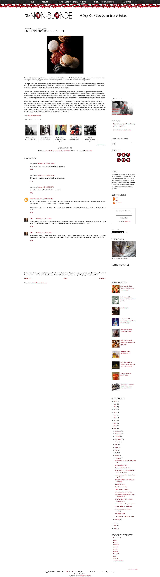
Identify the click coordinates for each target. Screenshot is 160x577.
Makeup (115, 551)
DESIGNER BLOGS (85, 576)
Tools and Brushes (118, 561)
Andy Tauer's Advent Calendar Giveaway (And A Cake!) (127, 299)
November (118, 434)
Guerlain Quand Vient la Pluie (123, 492)
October (117, 436)
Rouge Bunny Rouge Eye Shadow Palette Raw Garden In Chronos (127, 386)
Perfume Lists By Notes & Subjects (72, 2)
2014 (115, 415)
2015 (115, 412)
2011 (115, 423)
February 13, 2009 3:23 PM (44, 233)
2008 (115, 523)
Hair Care (115, 547)
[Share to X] (63, 148)
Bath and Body (117, 538)
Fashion (115, 542)
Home (32, 2)
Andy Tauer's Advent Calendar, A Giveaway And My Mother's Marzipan (127, 364)
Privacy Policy (127, 2)
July (116, 444)
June (116, 447)
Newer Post (28, 278)
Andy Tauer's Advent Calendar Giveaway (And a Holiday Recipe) (127, 321)
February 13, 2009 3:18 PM (44, 219)
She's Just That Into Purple (122, 468)
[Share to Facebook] (65, 148)
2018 (115, 404)
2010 (115, 426)
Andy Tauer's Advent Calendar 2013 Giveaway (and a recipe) (127, 288)
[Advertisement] (124, 60)
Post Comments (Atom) (40, 283)
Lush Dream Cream (120, 513)
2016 (115, 409)
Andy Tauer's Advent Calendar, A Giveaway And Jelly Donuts (127, 342)
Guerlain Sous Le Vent (121, 465)
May (116, 450)
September (118, 439)
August (117, 442)
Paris (114, 556)
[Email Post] (70, 148)
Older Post (102, 278)
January (117, 519)
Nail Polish (116, 554)
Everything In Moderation (122, 489)
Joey (116, 200)
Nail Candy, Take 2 (120, 484)
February (117, 458)
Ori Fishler (118, 203)
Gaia (31, 219)
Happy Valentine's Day (121, 487)
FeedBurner (127, 221)
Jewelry (115, 549)
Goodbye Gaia (124, 308)
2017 (115, 407)
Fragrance (116, 544)
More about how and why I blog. (122, 130)
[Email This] (59, 148)
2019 (115, 401)
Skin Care (116, 558)
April (116, 453)
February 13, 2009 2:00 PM (46, 187)
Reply (31, 169)
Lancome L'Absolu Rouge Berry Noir (124, 504)
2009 (115, 428)
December (118, 431)
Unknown (32, 199)
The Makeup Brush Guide (104, 2)
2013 (115, 418)
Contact (81, 4)
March (117, 455)
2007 (115, 525)
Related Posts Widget (100, 144)
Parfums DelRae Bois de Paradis (123, 506)
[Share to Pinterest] (67, 148)
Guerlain (58, 150)
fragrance (49, 150)
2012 (115, 420)
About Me (46, 2)
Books (114, 540)
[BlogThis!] (61, 148)
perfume (66, 150)
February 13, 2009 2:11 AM (46, 163)
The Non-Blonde (72, 572)
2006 (115, 528)
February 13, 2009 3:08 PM (44, 199)
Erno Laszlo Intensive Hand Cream (124, 516)
